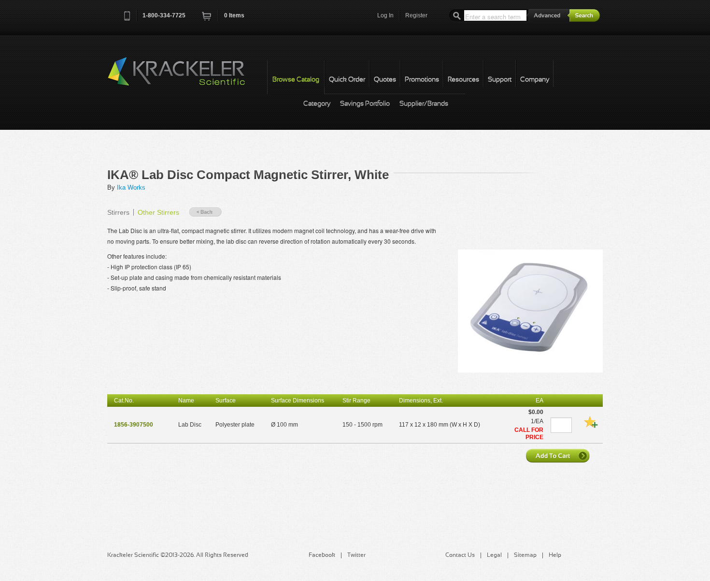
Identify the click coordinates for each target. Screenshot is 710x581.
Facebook (322, 555)
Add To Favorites (590, 422)
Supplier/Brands (423, 104)
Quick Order (347, 80)
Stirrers (118, 212)
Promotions (422, 80)
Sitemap (525, 555)
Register (416, 15)
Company (534, 80)
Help (555, 555)
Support (499, 80)
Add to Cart (559, 455)
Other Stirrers (158, 212)
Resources (463, 80)
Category (316, 104)
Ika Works (131, 187)
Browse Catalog (295, 80)
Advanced (548, 15)
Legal (494, 555)
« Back (205, 212)
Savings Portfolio (365, 104)
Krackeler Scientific (186, 76)
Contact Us (460, 555)
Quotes (385, 80)
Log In (385, 15)
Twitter (356, 555)
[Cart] (207, 19)
